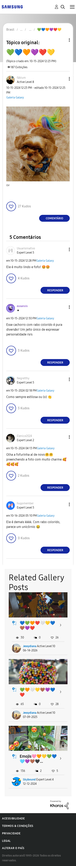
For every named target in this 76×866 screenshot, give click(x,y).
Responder (55, 290)
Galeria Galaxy (15, 97)
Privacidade (11, 833)
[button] (62, 79)
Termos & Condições (17, 826)
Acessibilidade (13, 818)
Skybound (29, 779)
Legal (6, 841)
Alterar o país (13, 848)
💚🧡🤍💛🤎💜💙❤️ (37, 692)
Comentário (54, 218)
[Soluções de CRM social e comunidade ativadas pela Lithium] (59, 804)
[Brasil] (12, 6)
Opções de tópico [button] (62, 40)
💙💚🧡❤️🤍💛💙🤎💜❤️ (37, 625)
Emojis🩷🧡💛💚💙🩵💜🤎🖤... (38, 759)
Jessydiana (29, 646)
